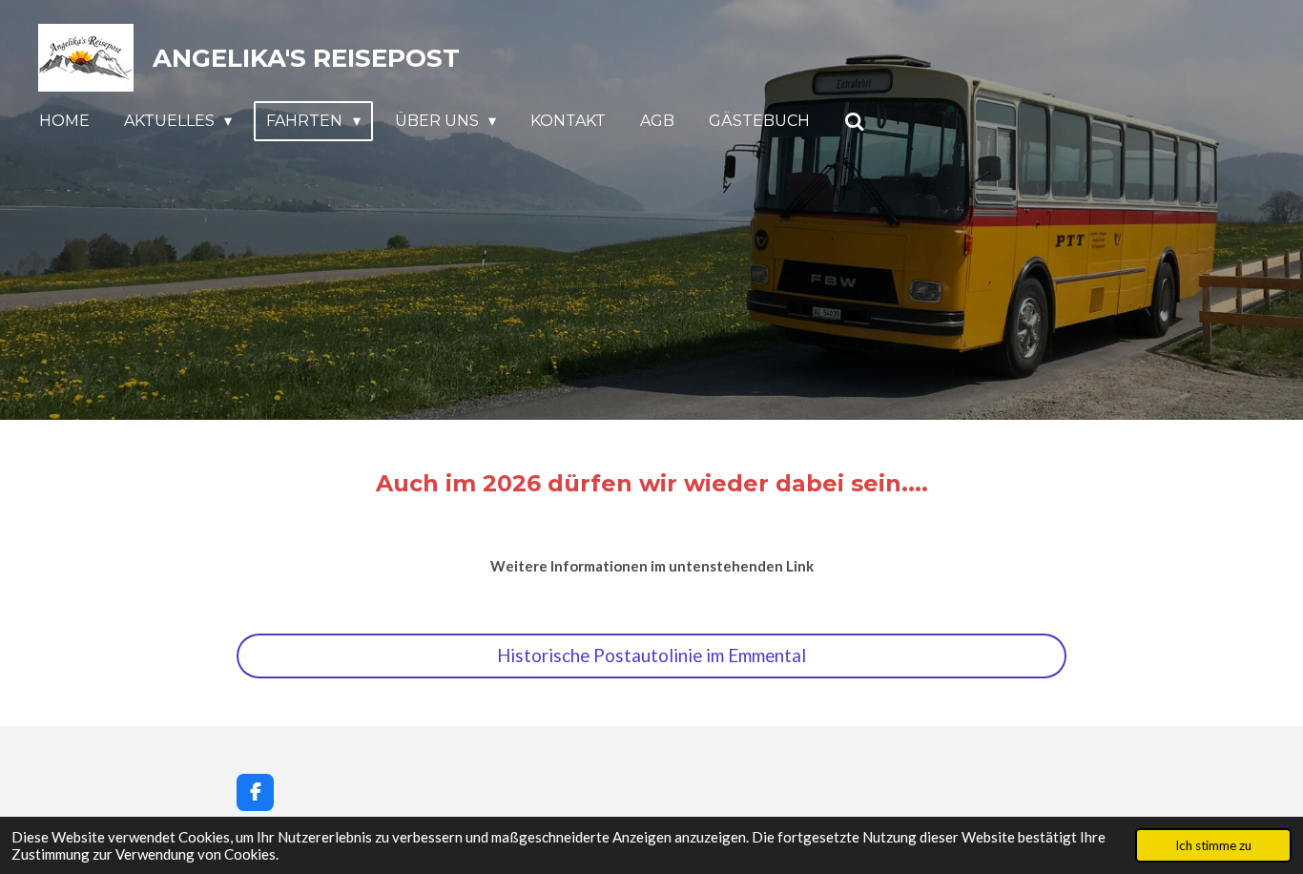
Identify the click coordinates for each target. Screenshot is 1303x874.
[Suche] (855, 121)
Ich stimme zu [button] (1213, 845)
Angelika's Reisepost (306, 58)
